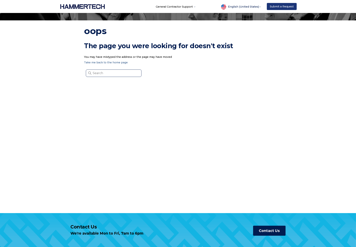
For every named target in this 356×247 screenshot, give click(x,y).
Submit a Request (282, 6)
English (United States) (243, 6)
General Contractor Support (175, 6)
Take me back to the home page (106, 62)
